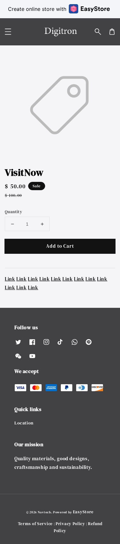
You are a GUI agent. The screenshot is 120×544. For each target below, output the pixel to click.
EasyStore (83, 512)
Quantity (13, 211)
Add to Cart (60, 246)
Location (24, 423)
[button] (98, 31)
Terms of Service (35, 523)
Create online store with (37, 9)
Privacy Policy (70, 523)
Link (10, 279)
